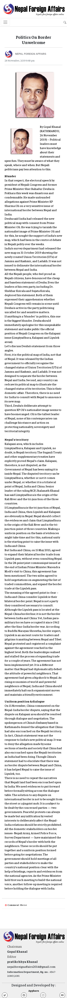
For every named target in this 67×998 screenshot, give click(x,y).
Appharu (33, 990)
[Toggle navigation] (5, 22)
